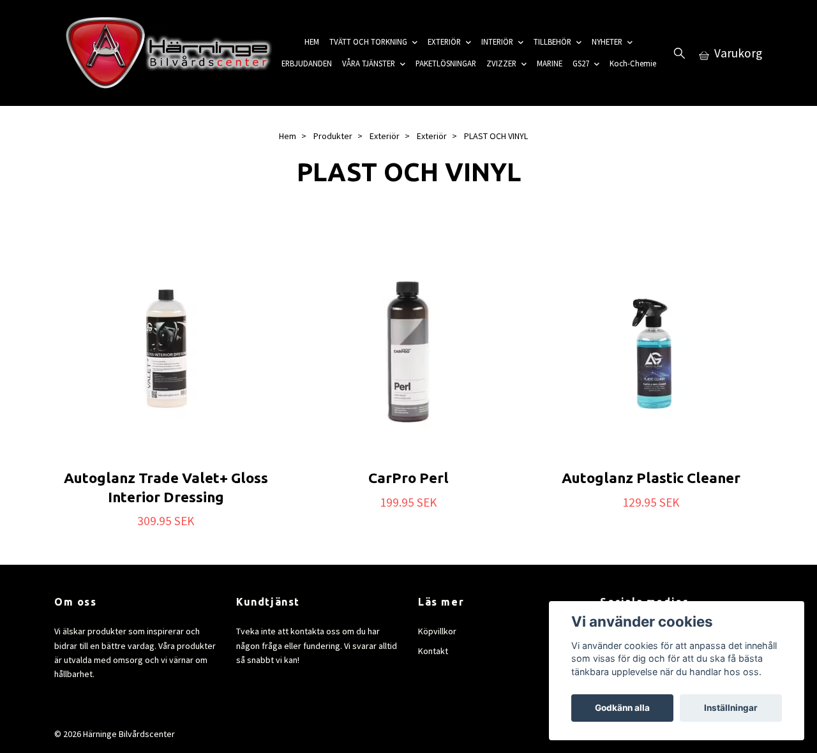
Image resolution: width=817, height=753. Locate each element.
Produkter (332, 136)
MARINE (549, 63)
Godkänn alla (622, 708)
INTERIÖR (497, 41)
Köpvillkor (437, 631)
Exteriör (385, 136)
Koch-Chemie (633, 63)
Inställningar (731, 708)
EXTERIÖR (444, 41)
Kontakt (433, 651)
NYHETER (607, 41)
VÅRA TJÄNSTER (368, 63)
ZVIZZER (501, 63)
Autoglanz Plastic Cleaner (651, 478)
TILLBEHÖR (552, 41)
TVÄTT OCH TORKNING (368, 41)
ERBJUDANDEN (306, 63)
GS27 (581, 63)
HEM (311, 41)
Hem (287, 136)
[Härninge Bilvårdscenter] (165, 53)
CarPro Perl (408, 478)
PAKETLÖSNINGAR (446, 63)
